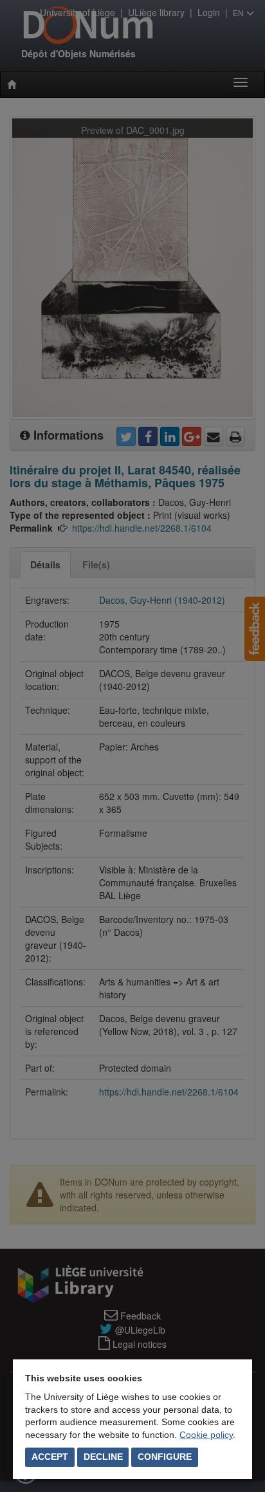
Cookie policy (206, 1435)
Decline (103, 1456)
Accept (50, 1456)
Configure (165, 1456)
